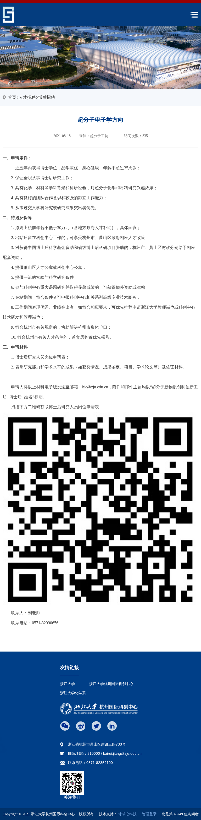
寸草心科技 (127, 814)
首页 (12, 97)
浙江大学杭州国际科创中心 (111, 684)
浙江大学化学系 (73, 693)
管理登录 (147, 814)
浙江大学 (67, 684)
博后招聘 (46, 97)
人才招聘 (27, 97)
